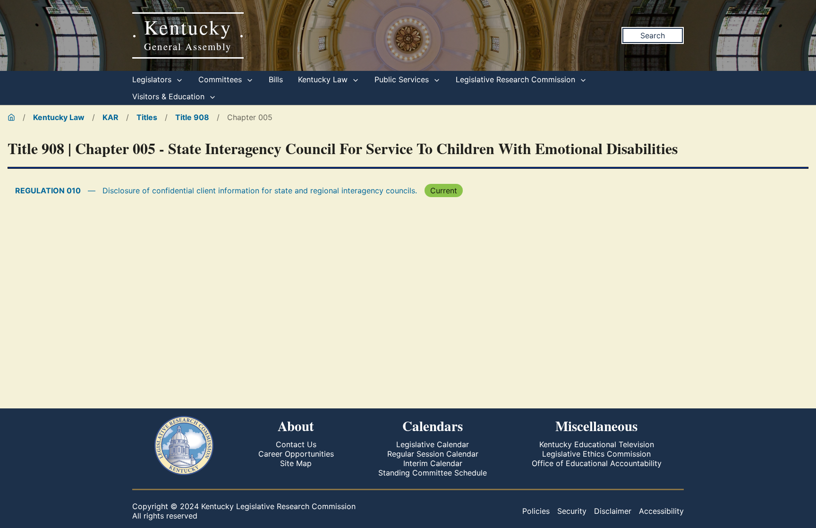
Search (652, 35)
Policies (536, 511)
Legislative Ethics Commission (596, 454)
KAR (110, 117)
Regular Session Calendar (432, 454)
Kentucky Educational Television (596, 444)
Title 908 (192, 117)
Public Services (402, 79)
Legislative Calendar (432, 444)
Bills (276, 79)
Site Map (296, 463)
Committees (221, 79)
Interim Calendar (432, 463)
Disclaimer (612, 511)
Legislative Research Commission (517, 79)
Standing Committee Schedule (432, 472)
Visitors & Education (169, 96)
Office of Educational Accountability (597, 463)
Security (571, 511)
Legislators (153, 79)
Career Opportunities (296, 454)
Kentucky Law (324, 79)
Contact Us (296, 444)
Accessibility (661, 511)
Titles (146, 117)
